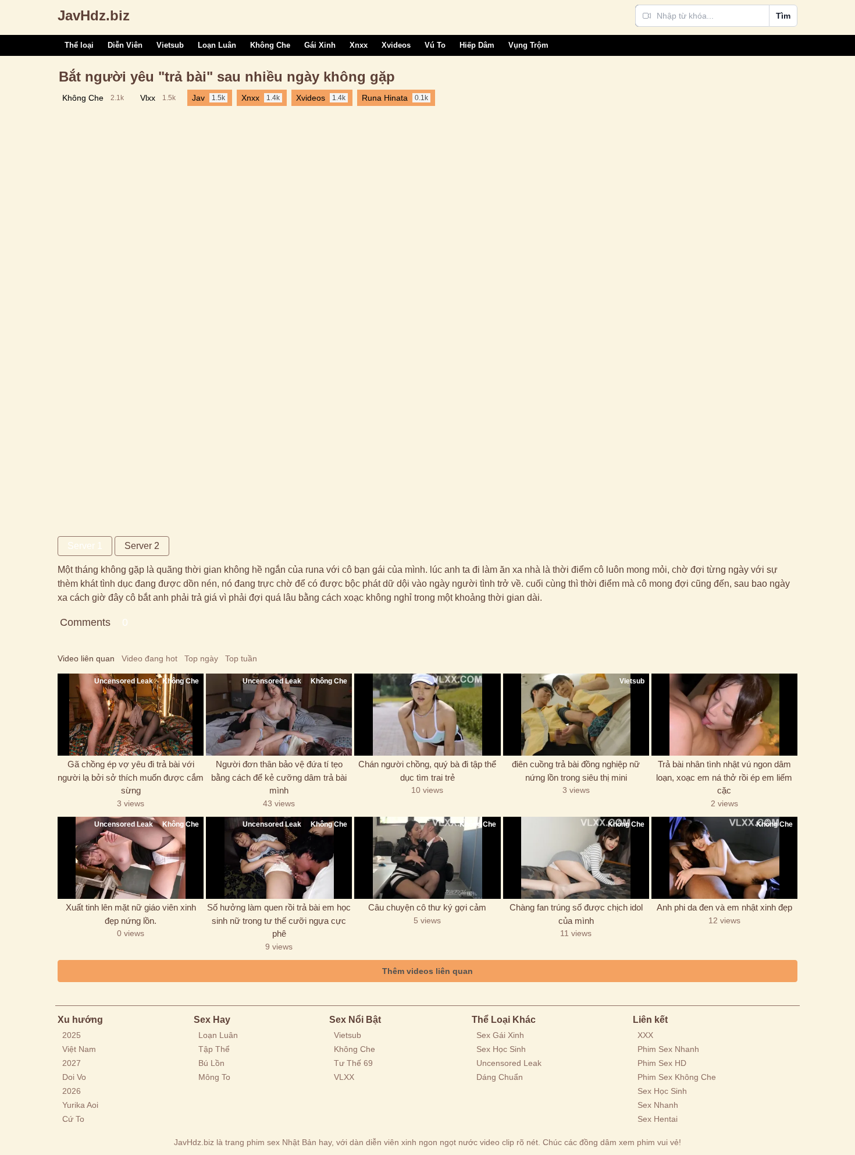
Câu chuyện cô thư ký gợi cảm (427, 907)
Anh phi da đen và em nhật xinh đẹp (724, 907)
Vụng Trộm (528, 45)
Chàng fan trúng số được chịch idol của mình (576, 914)
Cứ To (73, 1119)
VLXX (344, 1077)
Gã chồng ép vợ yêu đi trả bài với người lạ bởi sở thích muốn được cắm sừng (131, 777)
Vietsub (170, 45)
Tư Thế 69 (353, 1063)
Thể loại (79, 45)
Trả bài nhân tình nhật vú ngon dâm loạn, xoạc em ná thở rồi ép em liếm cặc (724, 777)
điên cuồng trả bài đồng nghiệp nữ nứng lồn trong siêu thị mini (576, 770)
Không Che (270, 45)
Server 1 (84, 546)
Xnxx (359, 45)
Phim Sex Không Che (676, 1077)
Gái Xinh (320, 45)
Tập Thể (214, 1049)
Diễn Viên (125, 45)
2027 (71, 1063)
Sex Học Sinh (501, 1049)
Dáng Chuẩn (499, 1077)
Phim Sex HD (661, 1063)
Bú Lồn (211, 1063)
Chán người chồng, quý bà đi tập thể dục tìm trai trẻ (427, 770)
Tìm (783, 15)
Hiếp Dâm (476, 45)
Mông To (214, 1077)
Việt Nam (79, 1049)
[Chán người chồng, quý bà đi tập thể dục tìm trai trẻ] (427, 715)
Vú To (435, 45)
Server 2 (141, 546)
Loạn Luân (217, 45)
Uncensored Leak (509, 1063)
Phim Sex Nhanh (668, 1049)
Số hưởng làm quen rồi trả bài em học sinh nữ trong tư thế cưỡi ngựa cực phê (279, 920)
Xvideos (396, 45)
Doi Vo (74, 1077)
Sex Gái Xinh (500, 1035)
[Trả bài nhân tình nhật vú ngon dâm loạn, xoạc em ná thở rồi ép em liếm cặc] (724, 715)
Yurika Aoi (80, 1105)
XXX (645, 1035)
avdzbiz (94, 15)
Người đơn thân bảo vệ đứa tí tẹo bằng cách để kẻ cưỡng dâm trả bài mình (279, 777)
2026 (71, 1091)
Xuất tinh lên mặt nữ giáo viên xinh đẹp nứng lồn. (131, 914)
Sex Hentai (657, 1119)
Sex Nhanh (657, 1105)
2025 (71, 1035)
